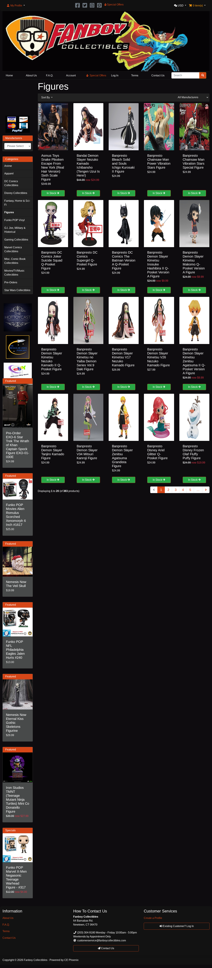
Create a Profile (153, 918)
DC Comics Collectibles (11, 183)
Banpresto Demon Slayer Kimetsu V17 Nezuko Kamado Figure (123, 357)
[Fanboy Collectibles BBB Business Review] (17, 97)
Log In (114, 75)
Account (71, 75)
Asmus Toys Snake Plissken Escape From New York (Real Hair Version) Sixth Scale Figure (52, 167)
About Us (31, 75)
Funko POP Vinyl (14, 220)
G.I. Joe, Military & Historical (15, 229)
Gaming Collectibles (16, 239)
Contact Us (157, 75)
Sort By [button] (46, 97)
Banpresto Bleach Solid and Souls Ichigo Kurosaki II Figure (123, 163)
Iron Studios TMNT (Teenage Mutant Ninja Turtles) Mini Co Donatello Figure (17, 799)
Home (9, 75)
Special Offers (98, 75)
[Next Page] (206, 489)
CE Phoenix (71, 960)
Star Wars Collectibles (17, 290)
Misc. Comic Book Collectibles (15, 261)
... (198, 490)
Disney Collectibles (15, 193)
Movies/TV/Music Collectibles (14, 272)
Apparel (9, 173)
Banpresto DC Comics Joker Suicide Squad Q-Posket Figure (51, 260)
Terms (134, 75)
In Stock (52, 193)
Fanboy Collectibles (35, 960)
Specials (10, 830)
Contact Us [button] (107, 948)
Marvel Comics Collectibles (13, 249)
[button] (15, 5)
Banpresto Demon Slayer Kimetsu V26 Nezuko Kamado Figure (158, 357)
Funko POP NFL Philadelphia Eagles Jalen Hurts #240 (15, 649)
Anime (8, 165)
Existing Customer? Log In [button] (178, 926)
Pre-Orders (10, 282)
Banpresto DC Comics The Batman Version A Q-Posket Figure (123, 260)
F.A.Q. (49, 75)
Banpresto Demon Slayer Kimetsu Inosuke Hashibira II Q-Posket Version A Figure (158, 264)
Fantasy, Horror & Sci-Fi (17, 202)
